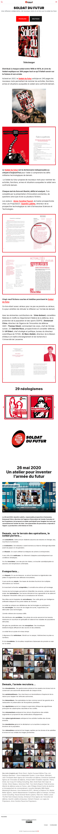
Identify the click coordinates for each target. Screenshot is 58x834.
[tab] (22, 19)
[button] (3, 407)
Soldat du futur (11, 170)
